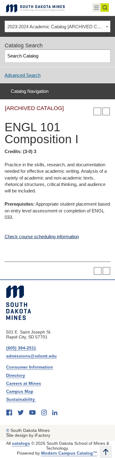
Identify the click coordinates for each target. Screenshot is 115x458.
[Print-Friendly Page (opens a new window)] (97, 111)
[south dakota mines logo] (35, 8)
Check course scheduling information (42, 236)
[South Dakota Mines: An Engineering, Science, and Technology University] (18, 303)
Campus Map (19, 391)
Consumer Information (29, 367)
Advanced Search (22, 75)
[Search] (104, 55)
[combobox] (57, 26)
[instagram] (44, 412)
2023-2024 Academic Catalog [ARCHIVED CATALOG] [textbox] (58, 26)
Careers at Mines (23, 383)
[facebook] (9, 412)
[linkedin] (54, 412)
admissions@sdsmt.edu (31, 355)
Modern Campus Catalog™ (69, 453)
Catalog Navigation (29, 91)
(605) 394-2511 (21, 347)
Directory (15, 375)
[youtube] (32, 412)
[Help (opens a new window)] (106, 111)
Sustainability (21, 399)
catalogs (21, 443)
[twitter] (20, 412)
